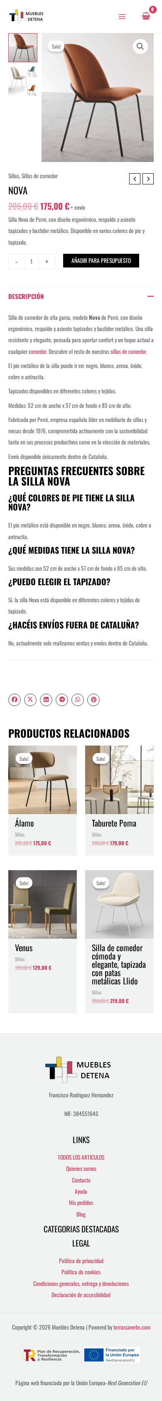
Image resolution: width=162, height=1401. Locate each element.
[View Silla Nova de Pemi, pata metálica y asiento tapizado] (22, 47)
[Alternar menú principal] (122, 16)
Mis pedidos (81, 1202)
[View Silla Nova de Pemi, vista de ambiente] (22, 81)
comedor (37, 351)
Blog (81, 1214)
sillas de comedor (128, 351)
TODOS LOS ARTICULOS (81, 1157)
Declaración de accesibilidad (81, 1295)
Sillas (13, 176)
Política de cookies (81, 1272)
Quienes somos (81, 1168)
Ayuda (81, 1191)
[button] (140, 46)
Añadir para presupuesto (101, 260)
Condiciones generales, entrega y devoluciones (81, 1283)
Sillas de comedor (40, 176)
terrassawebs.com (131, 1327)
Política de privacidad (81, 1260)
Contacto (81, 1180)
